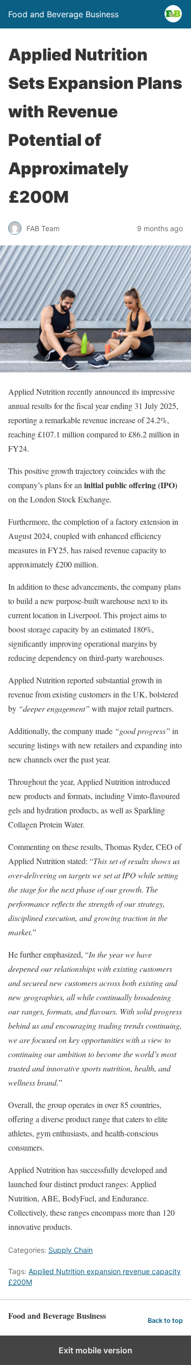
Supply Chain (70, 1250)
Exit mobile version (95, 1350)
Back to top (165, 1320)
